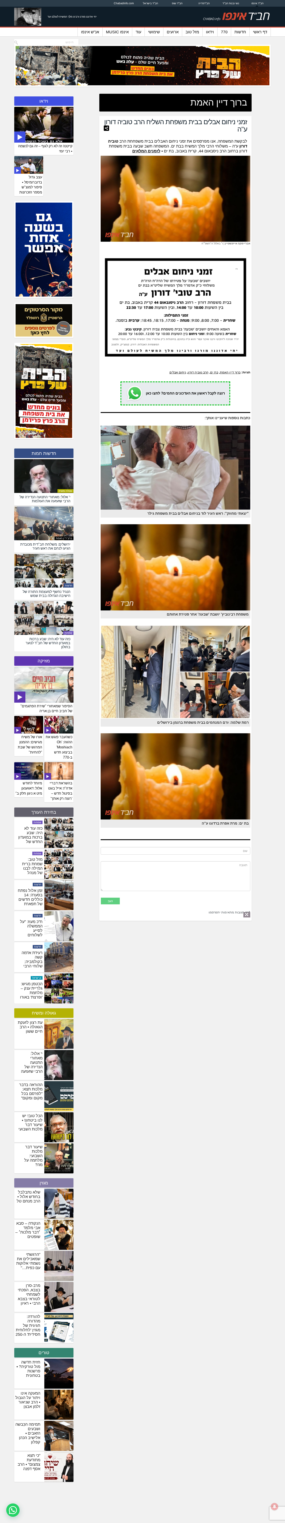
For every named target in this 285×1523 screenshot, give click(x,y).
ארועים (173, 32)
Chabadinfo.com (124, 3)
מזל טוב (192, 32)
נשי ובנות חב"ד (230, 3)
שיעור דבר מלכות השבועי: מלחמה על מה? (33, 1156)
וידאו (210, 32)
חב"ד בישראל (150, 3)
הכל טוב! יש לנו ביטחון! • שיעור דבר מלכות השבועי (30, 1122)
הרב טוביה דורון (198, 372)
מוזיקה (44, 660)
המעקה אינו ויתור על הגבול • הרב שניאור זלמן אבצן (27, 1400)
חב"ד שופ (177, 3)
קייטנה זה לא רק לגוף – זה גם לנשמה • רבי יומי (45, 148)
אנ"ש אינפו (90, 32)
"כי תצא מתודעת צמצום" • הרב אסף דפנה (29, 1462)
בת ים (214, 372)
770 (224, 32)
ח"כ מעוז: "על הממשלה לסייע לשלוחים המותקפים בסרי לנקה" (31, 964)
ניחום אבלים (177, 372)
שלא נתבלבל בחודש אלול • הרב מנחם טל (28, 1196)
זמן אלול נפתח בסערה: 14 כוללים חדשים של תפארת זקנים (30, 931)
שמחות (68, 633)
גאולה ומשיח (65, 491)
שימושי (154, 32)
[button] (13, 1510)
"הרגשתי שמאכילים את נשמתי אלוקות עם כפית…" (28, 1261)
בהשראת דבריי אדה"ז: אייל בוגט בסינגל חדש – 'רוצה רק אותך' (60, 790)
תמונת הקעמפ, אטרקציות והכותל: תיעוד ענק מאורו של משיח (31, 839)
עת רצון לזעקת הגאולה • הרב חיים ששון (30, 1027)
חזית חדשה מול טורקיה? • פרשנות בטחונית (28, 1369)
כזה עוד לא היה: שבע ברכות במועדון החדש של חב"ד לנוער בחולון (30, 870)
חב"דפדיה (204, 3)
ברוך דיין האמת (230, 372)
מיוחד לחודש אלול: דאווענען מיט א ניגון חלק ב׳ (28, 788)
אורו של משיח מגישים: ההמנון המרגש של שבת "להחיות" (30, 744)
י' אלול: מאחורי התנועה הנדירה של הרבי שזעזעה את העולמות (32, 1064)
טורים (44, 1352)
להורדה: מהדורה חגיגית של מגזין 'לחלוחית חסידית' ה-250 (28, 1325)
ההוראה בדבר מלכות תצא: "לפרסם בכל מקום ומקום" (31, 1091)
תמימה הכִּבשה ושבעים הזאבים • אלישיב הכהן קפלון (27, 1433)
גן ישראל (36, 822)
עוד (138, 32)
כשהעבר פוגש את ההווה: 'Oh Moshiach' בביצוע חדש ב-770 (59, 747)
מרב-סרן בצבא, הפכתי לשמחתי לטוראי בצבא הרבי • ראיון (29, 1294)
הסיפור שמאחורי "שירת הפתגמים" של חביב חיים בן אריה (46, 708)
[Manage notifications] (274, 1506)
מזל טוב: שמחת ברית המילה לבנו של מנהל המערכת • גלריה (32, 902)
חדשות (240, 32)
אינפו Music (117, 32)
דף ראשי (260, 32)
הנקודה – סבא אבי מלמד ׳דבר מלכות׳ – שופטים (27, 1230)
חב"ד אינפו (257, 3)
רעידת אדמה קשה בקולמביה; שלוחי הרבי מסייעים (32, 993)
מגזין (44, 1182)
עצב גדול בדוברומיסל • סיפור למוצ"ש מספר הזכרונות (30, 184)
